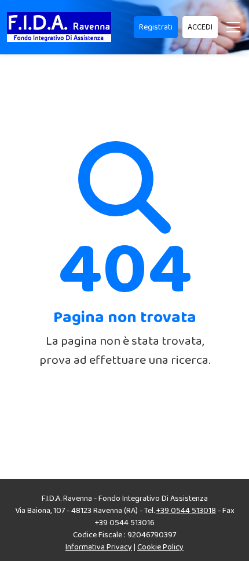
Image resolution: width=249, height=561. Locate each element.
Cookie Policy (160, 547)
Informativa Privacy (98, 547)
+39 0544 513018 (186, 510)
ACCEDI (200, 27)
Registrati (156, 27)
